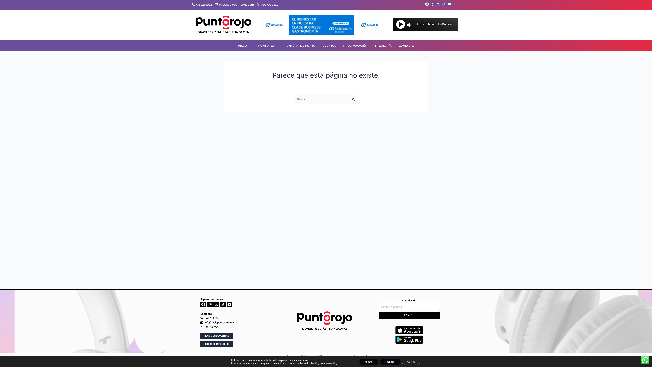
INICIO (242, 45)
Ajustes (411, 361)
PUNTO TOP (266, 45)
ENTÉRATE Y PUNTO (301, 45)
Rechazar (390, 361)
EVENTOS (329, 45)
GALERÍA (385, 45)
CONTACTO (406, 45)
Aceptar (369, 361)
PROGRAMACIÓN (355, 45)
